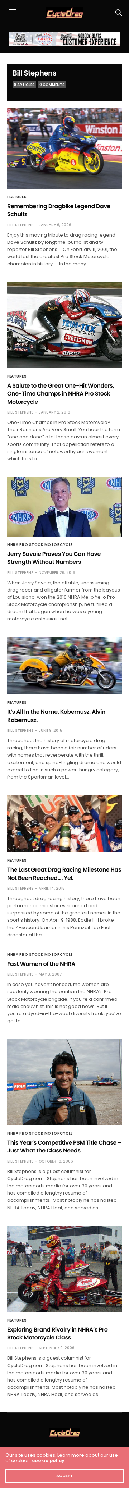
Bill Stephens (34, 73)
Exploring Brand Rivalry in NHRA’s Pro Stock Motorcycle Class (57, 1333)
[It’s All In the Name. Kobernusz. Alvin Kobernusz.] (64, 665)
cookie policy (48, 1460)
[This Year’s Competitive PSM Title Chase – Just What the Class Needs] (64, 1082)
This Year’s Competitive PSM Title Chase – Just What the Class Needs (64, 1146)
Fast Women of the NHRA (41, 964)
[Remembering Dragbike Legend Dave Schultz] (64, 148)
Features (17, 197)
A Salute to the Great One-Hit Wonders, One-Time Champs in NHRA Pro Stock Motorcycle (60, 394)
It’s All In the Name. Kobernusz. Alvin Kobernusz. (56, 716)
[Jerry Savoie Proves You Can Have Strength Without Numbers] (64, 507)
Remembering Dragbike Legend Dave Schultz (58, 210)
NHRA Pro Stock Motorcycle (40, 545)
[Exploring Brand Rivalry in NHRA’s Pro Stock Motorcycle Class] (64, 1269)
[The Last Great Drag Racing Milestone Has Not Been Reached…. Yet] (64, 823)
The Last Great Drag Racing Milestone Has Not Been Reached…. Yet (64, 874)
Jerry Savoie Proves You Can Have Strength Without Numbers (54, 558)
